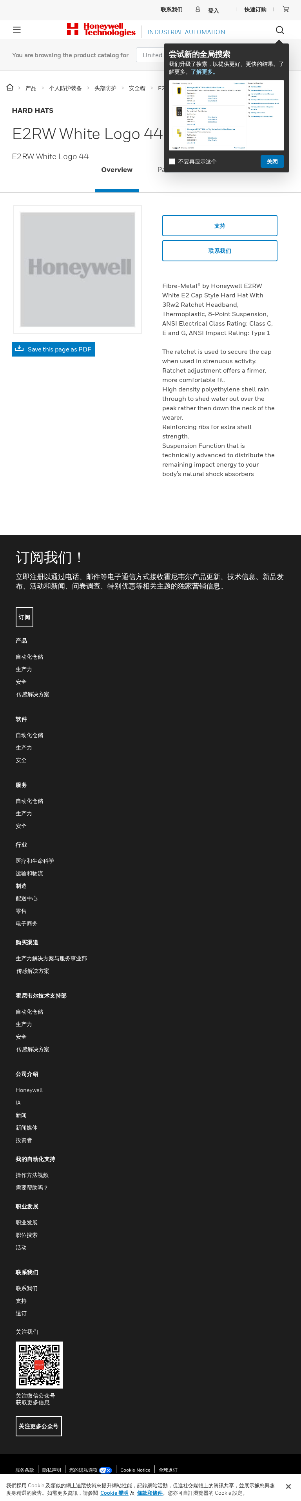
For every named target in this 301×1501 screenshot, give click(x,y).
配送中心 (27, 898)
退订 (21, 1313)
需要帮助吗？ (32, 1187)
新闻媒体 (27, 1127)
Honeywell (29, 1089)
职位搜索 (27, 1234)
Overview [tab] (116, 169)
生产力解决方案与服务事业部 (51, 958)
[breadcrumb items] (10, 87)
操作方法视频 (32, 1174)
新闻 (21, 1115)
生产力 (24, 669)
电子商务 (27, 923)
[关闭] (288, 1486)
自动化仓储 (29, 656)
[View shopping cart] (285, 9)
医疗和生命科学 (35, 860)
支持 (220, 225)
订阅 (24, 617)
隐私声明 (51, 1470)
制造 (21, 885)
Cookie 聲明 (114, 1493)
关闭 (272, 161)
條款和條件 (150, 1493)
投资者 (24, 1140)
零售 (21, 910)
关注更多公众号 (39, 1426)
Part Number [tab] (178, 169)
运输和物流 (29, 873)
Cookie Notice (135, 1470)
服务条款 (24, 1470)
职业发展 (27, 1222)
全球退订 (168, 1470)
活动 (21, 1247)
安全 (21, 681)
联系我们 (27, 1288)
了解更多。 (204, 71)
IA (18, 1102)
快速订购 (256, 9)
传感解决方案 (32, 694)
